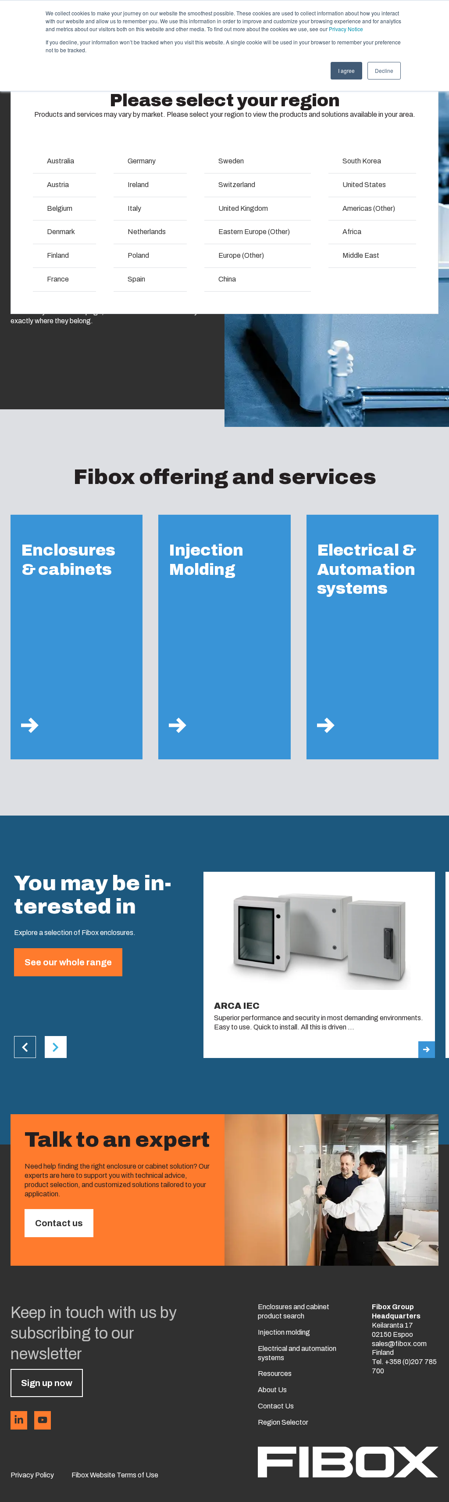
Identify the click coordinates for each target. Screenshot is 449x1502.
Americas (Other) (368, 208)
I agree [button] (346, 70)
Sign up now (46, 1383)
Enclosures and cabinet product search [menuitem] (293, 1311)
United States (364, 184)
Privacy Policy (32, 1475)
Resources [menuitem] (275, 1373)
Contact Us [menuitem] (276, 1406)
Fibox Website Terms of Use (114, 1475)
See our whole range (68, 962)
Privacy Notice (346, 28)
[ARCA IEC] (319, 965)
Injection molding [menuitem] (284, 1332)
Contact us (59, 1223)
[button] (25, 1047)
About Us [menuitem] (272, 1390)
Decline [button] (384, 70)
